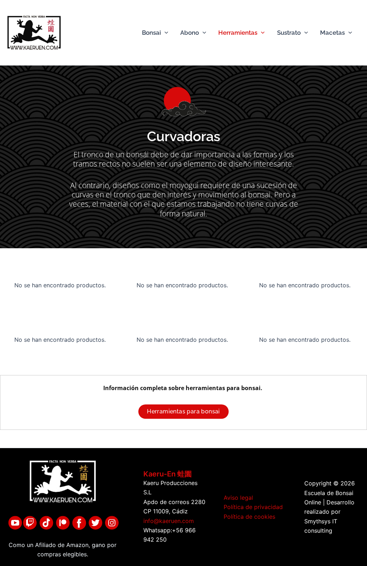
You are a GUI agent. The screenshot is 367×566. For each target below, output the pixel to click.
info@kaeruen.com (168, 520)
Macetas (332, 32)
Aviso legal (238, 497)
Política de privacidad (253, 506)
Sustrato (289, 32)
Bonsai (151, 32)
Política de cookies (249, 516)
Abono (189, 32)
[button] (164, 33)
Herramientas (237, 32)
